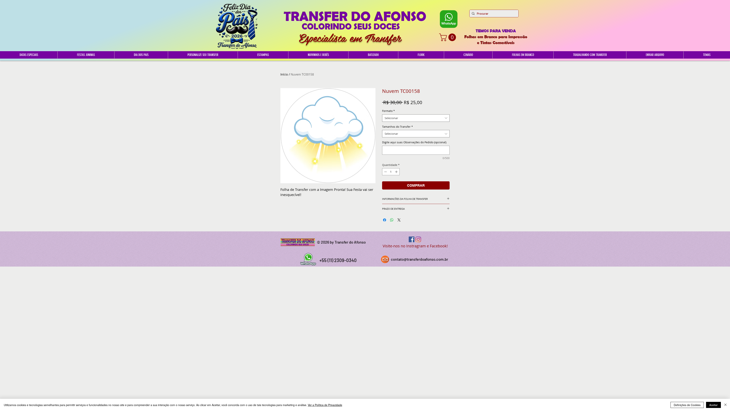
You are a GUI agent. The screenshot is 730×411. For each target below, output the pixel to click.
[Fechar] (725, 405)
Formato (388, 111)
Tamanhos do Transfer (397, 126)
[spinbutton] (390, 171)
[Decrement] (385, 171)
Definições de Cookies (687, 405)
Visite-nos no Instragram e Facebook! (415, 246)
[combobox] (416, 118)
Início (284, 74)
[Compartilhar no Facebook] (384, 220)
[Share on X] (399, 220)
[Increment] (396, 171)
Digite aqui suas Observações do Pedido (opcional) (414, 142)
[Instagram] (418, 239)
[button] (448, 37)
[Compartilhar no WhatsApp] (392, 220)
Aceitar (713, 405)
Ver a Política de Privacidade (325, 405)
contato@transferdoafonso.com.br (419, 259)
